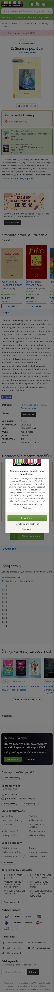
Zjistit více (27, 508)
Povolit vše (27, 518)
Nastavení (27, 529)
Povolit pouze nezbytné (27, 524)
